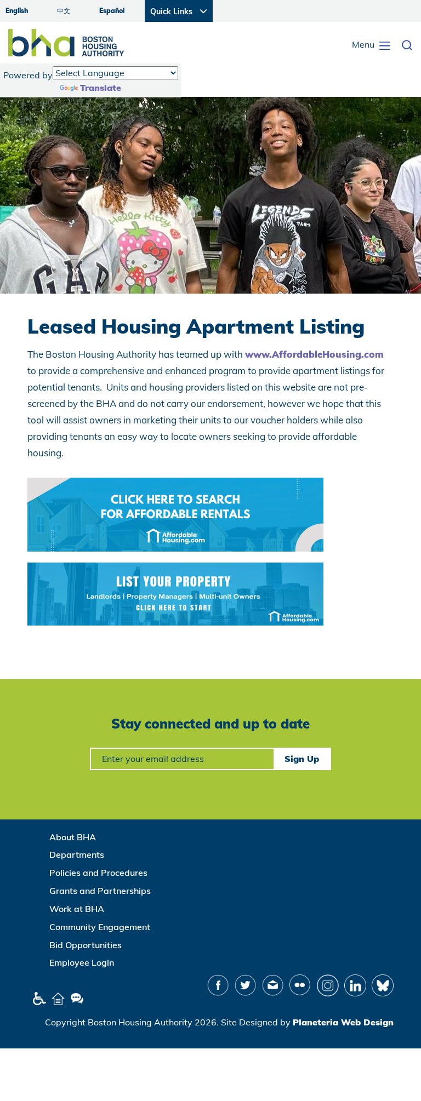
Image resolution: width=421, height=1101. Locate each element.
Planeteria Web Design (343, 1022)
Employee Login (81, 962)
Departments (76, 854)
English (16, 11)
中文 (63, 11)
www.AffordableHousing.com (314, 354)
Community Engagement (99, 926)
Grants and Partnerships (100, 890)
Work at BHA (76, 908)
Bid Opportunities (85, 944)
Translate (100, 87)
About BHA (72, 837)
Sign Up (302, 758)
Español (111, 11)
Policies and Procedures (98, 872)
